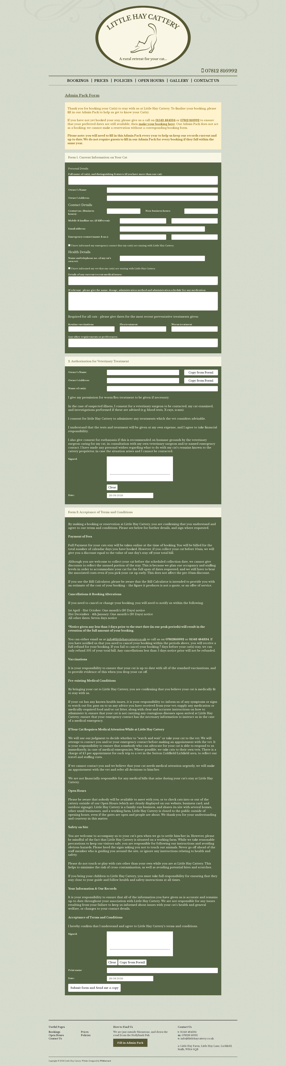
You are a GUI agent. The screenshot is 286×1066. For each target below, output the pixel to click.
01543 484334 (165, 120)
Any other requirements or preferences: (93, 336)
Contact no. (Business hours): (81, 212)
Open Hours (151, 81)
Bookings (78, 81)
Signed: (72, 459)
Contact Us (206, 81)
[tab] (143, 157)
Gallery (179, 81)
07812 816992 (189, 120)
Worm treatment (181, 324)
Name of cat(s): (77, 388)
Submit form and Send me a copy (94, 987)
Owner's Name (77, 189)
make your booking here (157, 124)
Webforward (105, 1061)
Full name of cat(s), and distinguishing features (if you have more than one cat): (115, 174)
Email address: (77, 228)
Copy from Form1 (201, 372)
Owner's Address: (79, 198)
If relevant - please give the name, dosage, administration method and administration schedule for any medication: (137, 290)
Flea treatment (129, 324)
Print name (75, 970)
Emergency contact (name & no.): (88, 236)
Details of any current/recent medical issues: (95, 274)
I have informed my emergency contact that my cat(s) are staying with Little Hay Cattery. (122, 245)
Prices (101, 81)
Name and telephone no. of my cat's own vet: (89, 260)
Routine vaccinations (81, 324)
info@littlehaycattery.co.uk (126, 639)
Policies (123, 81)
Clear (112, 487)
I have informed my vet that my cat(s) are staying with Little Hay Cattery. (112, 268)
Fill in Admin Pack (130, 1042)
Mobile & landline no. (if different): (89, 220)
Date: (71, 495)
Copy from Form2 (132, 962)
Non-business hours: (158, 210)
